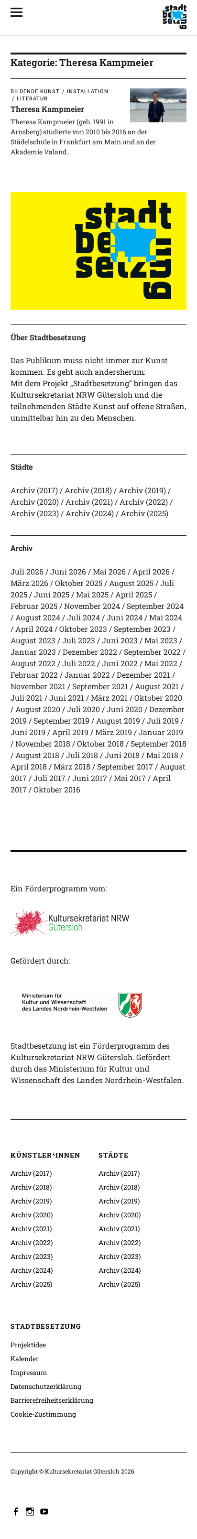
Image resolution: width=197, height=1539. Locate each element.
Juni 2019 (28, 732)
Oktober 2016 (56, 789)
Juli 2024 (83, 617)
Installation (88, 91)
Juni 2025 (51, 594)
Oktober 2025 (78, 583)
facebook (17, 1511)
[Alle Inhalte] (20, 12)
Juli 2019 (163, 720)
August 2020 (37, 709)
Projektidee (28, 1344)
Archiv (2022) (144, 502)
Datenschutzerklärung (46, 1386)
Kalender (25, 1358)
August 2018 (37, 755)
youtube (45, 1511)
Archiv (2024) (90, 513)
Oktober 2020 (158, 698)
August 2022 (33, 663)
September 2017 (125, 766)
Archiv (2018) (88, 490)
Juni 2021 (66, 698)
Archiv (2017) (34, 490)
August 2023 (33, 640)
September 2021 (100, 686)
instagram (31, 1511)
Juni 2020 (124, 709)
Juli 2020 (83, 709)
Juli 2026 (27, 571)
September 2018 (158, 743)
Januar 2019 (161, 732)
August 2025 (131, 583)
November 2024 (92, 606)
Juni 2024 (124, 617)
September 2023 (142, 629)
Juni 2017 (89, 778)
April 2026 (151, 571)
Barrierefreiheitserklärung (52, 1400)
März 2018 (72, 766)
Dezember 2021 (143, 675)
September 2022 (152, 652)
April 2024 (34, 629)
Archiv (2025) (144, 513)
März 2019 (113, 732)
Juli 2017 (49, 778)
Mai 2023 (160, 640)
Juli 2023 (78, 640)
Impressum (29, 1372)
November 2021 (38, 686)
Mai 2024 (165, 617)
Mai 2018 (162, 755)
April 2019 (70, 732)
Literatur (32, 99)
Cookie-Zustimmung (43, 1414)
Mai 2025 (92, 594)
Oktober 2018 (100, 743)
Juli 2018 (82, 755)
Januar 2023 (33, 652)
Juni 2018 (122, 755)
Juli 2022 (78, 663)
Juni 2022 (120, 663)
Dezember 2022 (90, 652)
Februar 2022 (34, 675)
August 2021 (157, 686)
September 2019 (61, 720)
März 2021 (109, 698)
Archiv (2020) (35, 502)
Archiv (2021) (89, 502)
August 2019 (118, 720)
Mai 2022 (160, 663)
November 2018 (42, 743)
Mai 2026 (109, 571)
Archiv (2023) (35, 513)
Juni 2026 (68, 571)
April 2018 (29, 766)
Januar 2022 (87, 675)
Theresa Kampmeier (47, 109)
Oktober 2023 (83, 629)
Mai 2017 (130, 778)
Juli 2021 (27, 698)
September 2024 (155, 606)
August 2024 (37, 617)
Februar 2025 (34, 606)
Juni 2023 (120, 640)
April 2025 (133, 594)
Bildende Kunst (35, 91)
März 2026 (29, 583)
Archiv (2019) (142, 490)
